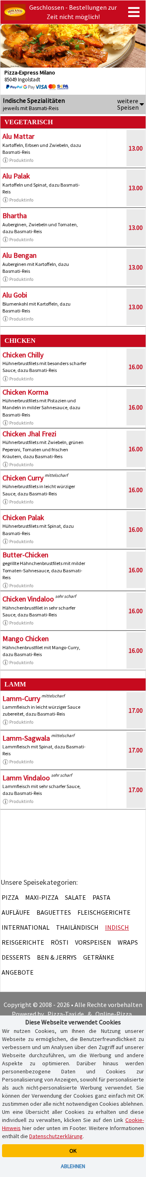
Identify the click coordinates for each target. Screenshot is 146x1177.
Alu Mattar (18, 136)
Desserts (16, 957)
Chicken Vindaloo (28, 598)
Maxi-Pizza (41, 897)
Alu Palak (16, 176)
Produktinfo (21, 160)
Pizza (10, 897)
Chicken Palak (23, 517)
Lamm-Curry (21, 698)
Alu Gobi (14, 295)
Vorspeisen (93, 942)
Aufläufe (16, 912)
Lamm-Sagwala (26, 738)
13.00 (136, 148)
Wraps (128, 942)
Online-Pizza (113, 1014)
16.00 (136, 367)
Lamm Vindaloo (26, 777)
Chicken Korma (25, 392)
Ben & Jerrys (57, 957)
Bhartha (14, 215)
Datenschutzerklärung (56, 1136)
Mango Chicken (25, 638)
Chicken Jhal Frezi (29, 433)
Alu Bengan (19, 255)
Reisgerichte (23, 942)
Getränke (98, 957)
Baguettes (53, 912)
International (25, 927)
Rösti (60, 942)
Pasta (101, 897)
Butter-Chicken (25, 554)
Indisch (117, 927)
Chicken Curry (22, 477)
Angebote (18, 972)
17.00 (136, 710)
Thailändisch (77, 927)
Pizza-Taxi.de (65, 1014)
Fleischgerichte (104, 912)
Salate (75, 897)
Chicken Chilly (22, 354)
